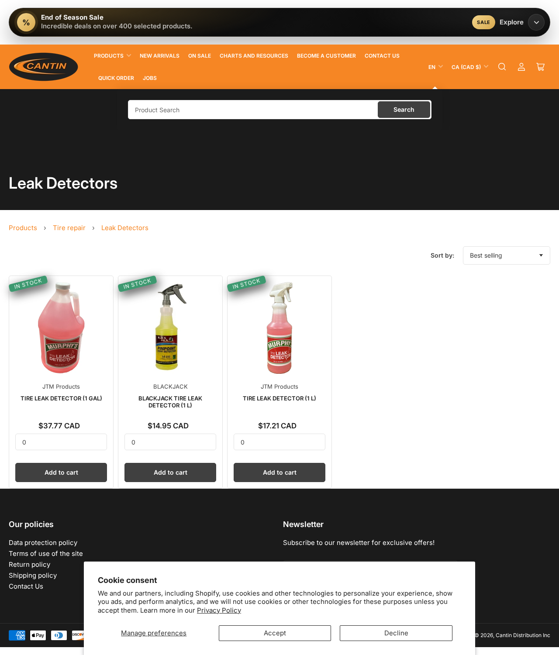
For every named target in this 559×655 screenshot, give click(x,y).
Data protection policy (43, 542)
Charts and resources (254, 55)
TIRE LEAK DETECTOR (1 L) (279, 398)
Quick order (116, 78)
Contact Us (382, 55)
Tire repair (69, 228)
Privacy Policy (219, 610)
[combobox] (279, 109)
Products (109, 55)
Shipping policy (33, 575)
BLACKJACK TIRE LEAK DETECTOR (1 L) (170, 402)
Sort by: (442, 255)
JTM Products (61, 386)
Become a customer (326, 55)
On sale (199, 55)
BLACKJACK (170, 386)
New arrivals (159, 55)
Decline (396, 633)
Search (403, 109)
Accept (275, 633)
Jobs (150, 78)
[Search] (502, 66)
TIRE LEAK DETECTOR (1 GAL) (61, 398)
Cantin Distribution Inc (523, 635)
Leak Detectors (124, 228)
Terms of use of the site (46, 553)
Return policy (29, 564)
